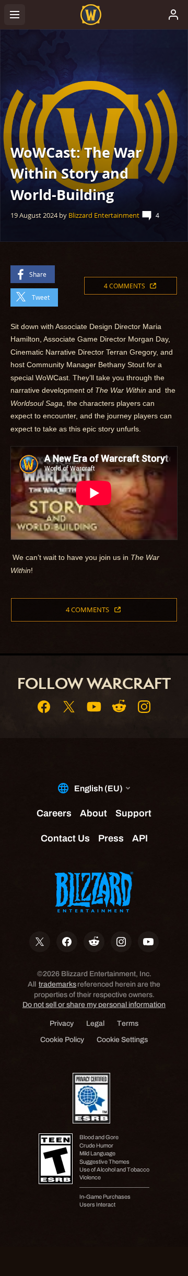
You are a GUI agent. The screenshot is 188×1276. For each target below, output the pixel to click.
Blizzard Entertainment (103, 215)
